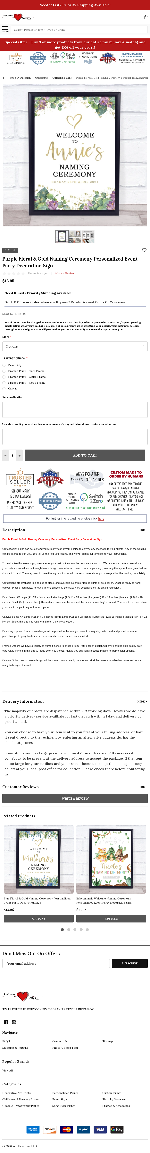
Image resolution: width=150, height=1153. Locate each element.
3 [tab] (75, 929)
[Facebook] (5, 1021)
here (101, 518)
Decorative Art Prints (16, 1093)
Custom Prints (111, 1093)
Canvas (12, 388)
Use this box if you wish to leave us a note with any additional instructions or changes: (59, 424)
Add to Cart (85, 455)
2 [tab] (68, 929)
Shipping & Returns (15, 1047)
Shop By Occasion (114, 1099)
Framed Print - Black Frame (26, 371)
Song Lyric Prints (63, 1106)
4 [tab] (81, 929)
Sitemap (107, 1041)
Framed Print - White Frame (27, 377)
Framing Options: (15, 358)
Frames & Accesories (116, 1106)
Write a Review (64, 273)
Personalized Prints (65, 1093)
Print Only (14, 365)
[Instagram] (14, 1021)
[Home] (4, 77)
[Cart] (146, 17)
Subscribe (130, 963)
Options (38, 918)
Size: (6, 337)
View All (7, 1070)
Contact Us (59, 1041)
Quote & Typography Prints (20, 1106)
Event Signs (60, 1099)
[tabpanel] (38, 874)
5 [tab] (87, 929)
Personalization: (13, 397)
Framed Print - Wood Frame (26, 382)
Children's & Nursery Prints (20, 1099)
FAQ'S (6, 1041)
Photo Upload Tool (65, 1047)
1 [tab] (62, 929)
